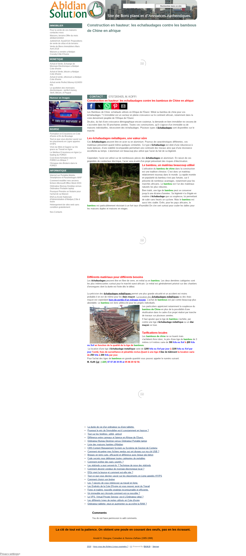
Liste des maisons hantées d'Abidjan (105, 444)
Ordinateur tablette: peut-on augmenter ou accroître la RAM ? (117, 504)
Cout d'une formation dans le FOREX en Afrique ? (63, 159)
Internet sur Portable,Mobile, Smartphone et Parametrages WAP (66, 176)
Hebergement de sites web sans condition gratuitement (64, 205)
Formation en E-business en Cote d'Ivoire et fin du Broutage (65, 135)
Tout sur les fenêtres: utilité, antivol (105, 434)
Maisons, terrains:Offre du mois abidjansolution (64, 36)
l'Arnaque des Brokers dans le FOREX (63, 164)
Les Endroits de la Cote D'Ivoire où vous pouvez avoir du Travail (119, 486)
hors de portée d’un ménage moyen (127, 300)
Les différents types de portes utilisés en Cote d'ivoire (114, 500)
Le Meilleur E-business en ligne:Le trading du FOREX (65, 153)
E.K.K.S (147, 546)
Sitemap (155, 546)
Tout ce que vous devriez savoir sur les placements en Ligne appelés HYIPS (125, 476)
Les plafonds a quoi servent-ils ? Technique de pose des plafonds (119, 465)
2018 (89, 546)
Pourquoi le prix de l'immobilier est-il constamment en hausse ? (118, 430)
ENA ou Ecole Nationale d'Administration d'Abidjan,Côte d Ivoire (65, 199)
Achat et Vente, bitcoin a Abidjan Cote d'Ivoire (64, 73)
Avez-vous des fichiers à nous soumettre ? (110, 546)
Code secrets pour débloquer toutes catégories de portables (116, 458)
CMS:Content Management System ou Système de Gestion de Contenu (122, 448)
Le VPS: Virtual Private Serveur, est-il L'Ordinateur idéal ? (115, 497)
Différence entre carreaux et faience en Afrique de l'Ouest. (116, 437)
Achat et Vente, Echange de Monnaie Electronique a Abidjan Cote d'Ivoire (64, 66)
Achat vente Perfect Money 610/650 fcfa (66, 83)
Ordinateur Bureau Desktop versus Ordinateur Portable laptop (65, 187)
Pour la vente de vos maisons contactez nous (63, 31)
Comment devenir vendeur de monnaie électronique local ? (116, 469)
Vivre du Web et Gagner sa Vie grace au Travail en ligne (64, 148)
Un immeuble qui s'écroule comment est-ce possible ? (114, 493)
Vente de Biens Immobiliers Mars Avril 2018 (65, 47)
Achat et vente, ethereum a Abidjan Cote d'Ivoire (65, 78)
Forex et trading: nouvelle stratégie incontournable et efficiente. (118, 490)
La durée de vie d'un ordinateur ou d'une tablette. (111, 427)
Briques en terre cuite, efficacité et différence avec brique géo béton (120, 455)
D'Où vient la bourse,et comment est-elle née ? (110, 472)
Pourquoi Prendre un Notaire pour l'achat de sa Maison (65, 192)
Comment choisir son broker (101, 479)
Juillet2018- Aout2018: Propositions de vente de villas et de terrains (66, 42)
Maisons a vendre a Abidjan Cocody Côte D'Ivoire (62, 53)
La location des (157, 297)
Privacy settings (9, 553)
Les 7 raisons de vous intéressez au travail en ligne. (113, 483)
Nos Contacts (56, 212)
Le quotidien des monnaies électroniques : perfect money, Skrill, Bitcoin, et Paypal (63, 90)
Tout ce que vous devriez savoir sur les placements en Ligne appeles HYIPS (66, 141)
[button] (91, 106)
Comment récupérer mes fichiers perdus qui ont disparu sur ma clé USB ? (123, 451)
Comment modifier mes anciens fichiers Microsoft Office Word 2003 (65, 181)
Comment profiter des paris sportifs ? (106, 462)
